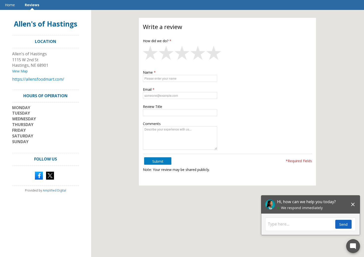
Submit (157, 161)
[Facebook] (39, 175)
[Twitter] (50, 175)
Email (147, 89)
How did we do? (155, 40)
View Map (20, 71)
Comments (152, 123)
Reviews (32, 4)
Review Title (152, 106)
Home (10, 4)
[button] (151, 54)
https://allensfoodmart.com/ (38, 79)
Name (148, 72)
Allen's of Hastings (45, 24)
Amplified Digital (54, 190)
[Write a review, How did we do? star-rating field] (227, 54)
